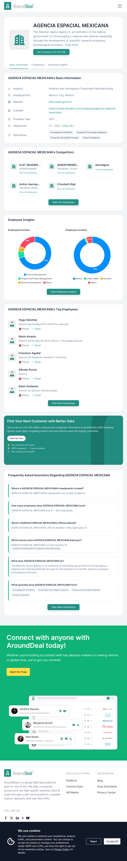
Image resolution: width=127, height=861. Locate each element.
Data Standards (107, 786)
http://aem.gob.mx (60, 101)
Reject (93, 841)
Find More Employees (63, 403)
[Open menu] (119, 6)
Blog (100, 780)
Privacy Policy (61, 849)
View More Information (63, 607)
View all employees (28, 173)
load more (71, 44)
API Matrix (72, 792)
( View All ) (67, 125)
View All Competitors (63, 202)
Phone (24, 328)
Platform (71, 780)
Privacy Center (106, 792)
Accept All (112, 841)
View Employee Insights (63, 291)
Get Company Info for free (51, 51)
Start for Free (16, 438)
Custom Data (74, 786)
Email (36, 328)
